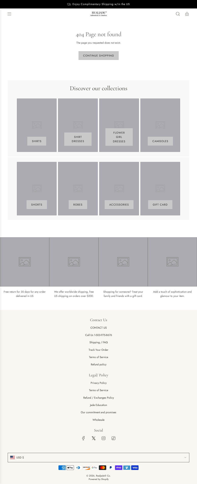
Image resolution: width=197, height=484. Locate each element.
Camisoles (160, 141)
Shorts (36, 205)
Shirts (37, 141)
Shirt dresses (78, 139)
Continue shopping (98, 55)
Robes (78, 205)
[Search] (177, 13)
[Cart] (187, 13)
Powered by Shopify (99, 479)
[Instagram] (103, 438)
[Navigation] (9, 13)
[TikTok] (113, 438)
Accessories (119, 205)
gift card (160, 205)
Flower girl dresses (119, 137)
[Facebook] (83, 438)
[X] (93, 438)
